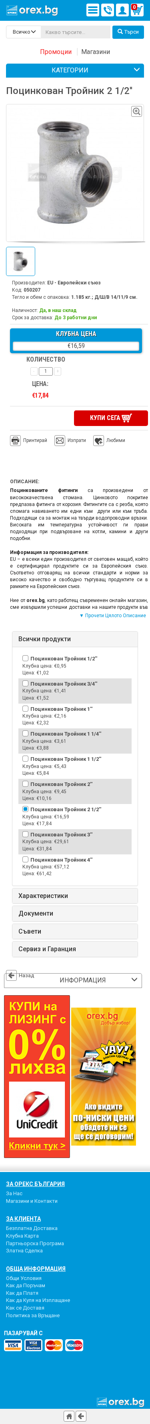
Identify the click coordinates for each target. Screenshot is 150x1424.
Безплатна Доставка (32, 1228)
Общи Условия (24, 1278)
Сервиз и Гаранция (47, 949)
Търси (131, 32)
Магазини (95, 52)
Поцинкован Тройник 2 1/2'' (65, 809)
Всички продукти (44, 639)
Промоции (56, 52)
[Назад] (81, 1416)
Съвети (29, 931)
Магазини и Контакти (32, 1201)
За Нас (14, 1193)
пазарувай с (23, 1333)
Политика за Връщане (33, 1315)
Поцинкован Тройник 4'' (61, 860)
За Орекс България (35, 1184)
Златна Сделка (24, 1251)
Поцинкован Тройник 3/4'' (63, 684)
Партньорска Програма (35, 1243)
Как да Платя (22, 1293)
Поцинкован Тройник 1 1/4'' (65, 734)
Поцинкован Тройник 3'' (61, 835)
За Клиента (23, 1219)
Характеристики (43, 896)
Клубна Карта (22, 1236)
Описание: (24, 481)
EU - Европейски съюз (74, 283)
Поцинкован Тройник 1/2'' (63, 659)
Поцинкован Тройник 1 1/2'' (65, 759)
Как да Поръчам (25, 1285)
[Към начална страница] (69, 1416)
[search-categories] (23, 32)
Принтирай (35, 440)
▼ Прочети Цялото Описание (112, 615)
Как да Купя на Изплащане (38, 1300)
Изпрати (77, 440)
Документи (35, 913)
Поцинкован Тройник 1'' (61, 709)
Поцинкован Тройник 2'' (61, 784)
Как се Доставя (25, 1308)
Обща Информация (36, 1269)
